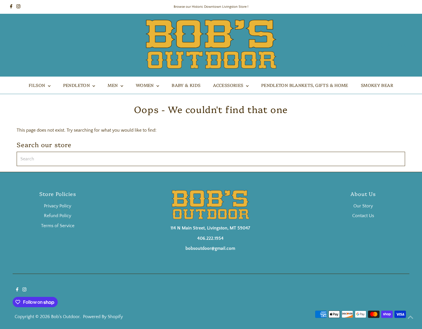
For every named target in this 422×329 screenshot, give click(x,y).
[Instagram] (18, 7)
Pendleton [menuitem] (77, 85)
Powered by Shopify (103, 316)
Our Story (363, 206)
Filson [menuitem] (38, 85)
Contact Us (363, 215)
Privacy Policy (57, 206)
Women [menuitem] (145, 85)
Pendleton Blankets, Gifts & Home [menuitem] (304, 85)
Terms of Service (57, 225)
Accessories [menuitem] (229, 85)
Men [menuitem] (113, 85)
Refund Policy (57, 215)
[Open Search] (380, 45)
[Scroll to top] (410, 317)
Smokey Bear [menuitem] (377, 85)
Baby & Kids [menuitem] (186, 85)
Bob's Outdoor (65, 316)
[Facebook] (11, 7)
